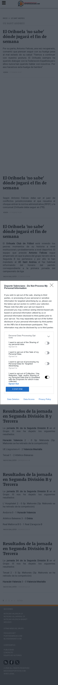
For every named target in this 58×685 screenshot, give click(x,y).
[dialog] (29, 343)
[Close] (52, 286)
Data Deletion (13, 399)
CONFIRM (17, 389)
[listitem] (29, 336)
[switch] (47, 343)
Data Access (29, 399)
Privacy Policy (45, 399)
